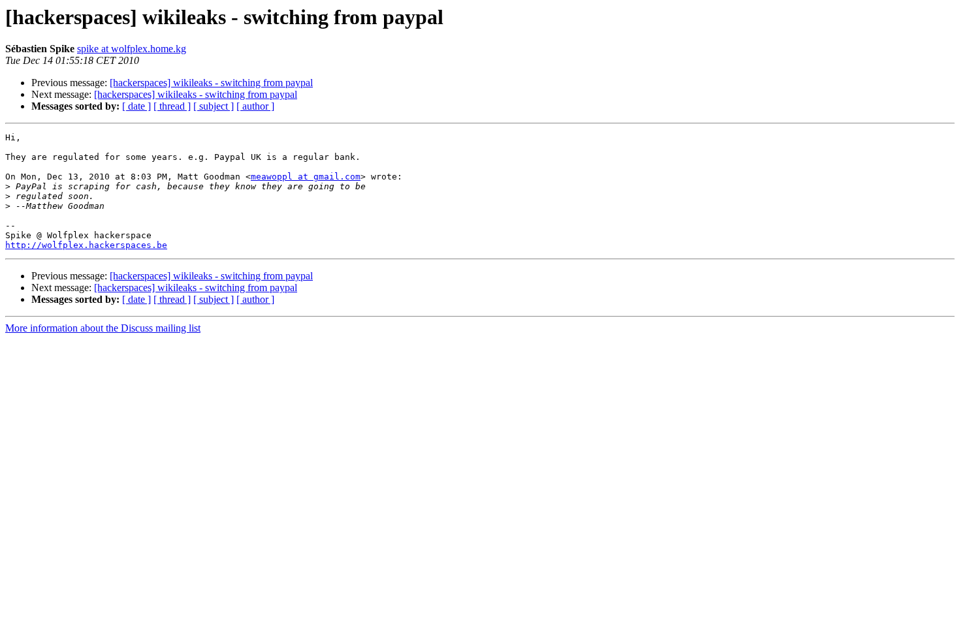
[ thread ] (172, 106)
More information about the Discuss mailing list (102, 328)
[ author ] (255, 106)
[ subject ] (213, 106)
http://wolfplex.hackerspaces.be (86, 245)
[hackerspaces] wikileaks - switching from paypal (211, 82)
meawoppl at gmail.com (305, 176)
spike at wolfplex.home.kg (131, 48)
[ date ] (136, 106)
